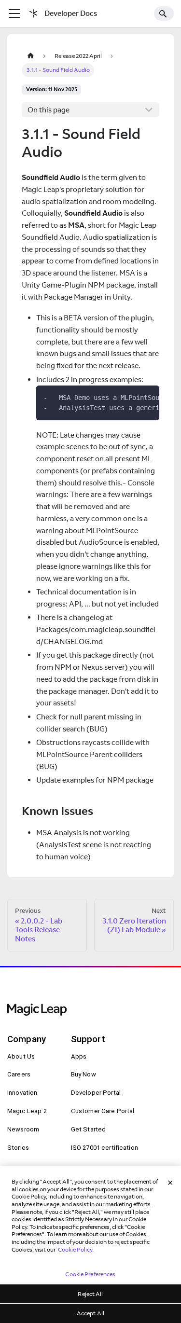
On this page (49, 109)
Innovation (22, 1092)
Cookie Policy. (76, 1249)
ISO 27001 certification (104, 1147)
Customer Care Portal (103, 1111)
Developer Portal (96, 1092)
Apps (79, 1056)
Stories (18, 1147)
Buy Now (83, 1074)
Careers (18, 1074)
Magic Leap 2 (27, 1111)
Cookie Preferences (90, 1274)
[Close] (170, 1183)
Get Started (88, 1129)
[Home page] (30, 56)
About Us (21, 1056)
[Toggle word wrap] (131, 397)
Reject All (90, 1293)
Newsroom (23, 1129)
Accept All (90, 1313)
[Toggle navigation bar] (14, 13)
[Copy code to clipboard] (148, 397)
